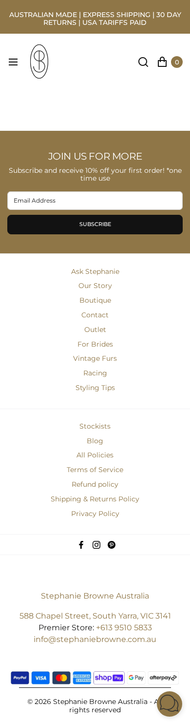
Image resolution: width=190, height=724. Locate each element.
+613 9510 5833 (124, 627)
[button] (169, 704)
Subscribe (95, 224)
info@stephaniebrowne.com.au (95, 639)
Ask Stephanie (95, 271)
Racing (95, 373)
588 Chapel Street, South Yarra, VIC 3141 (95, 616)
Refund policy (95, 484)
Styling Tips (95, 387)
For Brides (95, 344)
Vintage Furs (95, 358)
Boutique (95, 300)
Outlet (95, 329)
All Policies (95, 455)
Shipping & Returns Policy (95, 499)
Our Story (95, 285)
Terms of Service (95, 469)
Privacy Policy (95, 513)
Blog (95, 440)
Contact (95, 314)
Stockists (95, 426)
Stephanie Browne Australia (95, 595)
